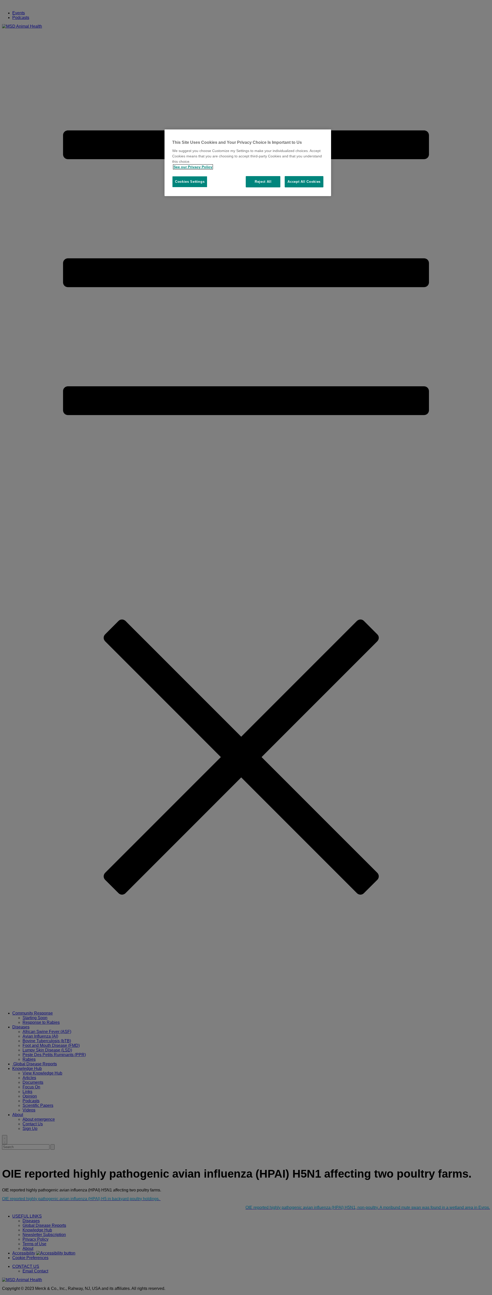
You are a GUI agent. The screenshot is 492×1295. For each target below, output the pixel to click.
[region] (248, 162)
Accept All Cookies (304, 182)
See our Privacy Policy (192, 167)
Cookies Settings (189, 182)
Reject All (263, 182)
